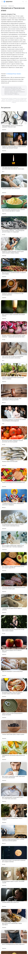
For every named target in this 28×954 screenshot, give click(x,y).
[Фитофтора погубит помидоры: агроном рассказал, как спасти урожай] (14, 436)
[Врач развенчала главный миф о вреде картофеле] (14, 919)
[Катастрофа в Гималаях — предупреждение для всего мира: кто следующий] (14, 226)
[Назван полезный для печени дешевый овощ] (14, 478)
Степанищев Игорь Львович (13, 73)
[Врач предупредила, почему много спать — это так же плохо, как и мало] (14, 793)
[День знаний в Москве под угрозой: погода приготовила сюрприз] (14, 625)
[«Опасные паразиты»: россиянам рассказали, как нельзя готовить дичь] (14, 583)
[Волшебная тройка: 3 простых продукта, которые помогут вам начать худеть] (14, 688)
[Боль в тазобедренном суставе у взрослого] (14, 940)
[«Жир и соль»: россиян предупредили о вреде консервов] (14, 709)
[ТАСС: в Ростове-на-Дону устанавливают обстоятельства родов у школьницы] (14, 352)
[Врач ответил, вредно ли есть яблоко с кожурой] (14, 646)
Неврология (11, 5)
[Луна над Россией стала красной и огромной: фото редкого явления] (14, 856)
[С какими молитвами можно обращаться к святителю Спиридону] (14, 499)
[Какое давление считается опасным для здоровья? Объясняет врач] (14, 121)
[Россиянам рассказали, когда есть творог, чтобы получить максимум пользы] (14, 520)
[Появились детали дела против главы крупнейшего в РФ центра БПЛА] (14, 394)
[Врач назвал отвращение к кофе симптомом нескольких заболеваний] (14, 772)
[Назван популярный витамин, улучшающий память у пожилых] (14, 373)
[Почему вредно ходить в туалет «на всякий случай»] (14, 877)
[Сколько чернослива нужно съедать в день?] (14, 730)
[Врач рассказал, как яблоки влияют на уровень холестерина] (14, 268)
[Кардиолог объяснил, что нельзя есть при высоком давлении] (14, 289)
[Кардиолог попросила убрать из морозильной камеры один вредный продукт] (14, 142)
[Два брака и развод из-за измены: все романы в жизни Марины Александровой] (14, 415)
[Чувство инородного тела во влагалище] (14, 667)
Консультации (4, 5)
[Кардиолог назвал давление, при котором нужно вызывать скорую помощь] (14, 247)
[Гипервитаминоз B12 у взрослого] (14, 898)
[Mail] (4, 1)
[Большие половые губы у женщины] (14, 184)
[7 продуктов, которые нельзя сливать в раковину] (14, 604)
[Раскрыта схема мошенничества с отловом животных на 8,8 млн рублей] (14, 835)
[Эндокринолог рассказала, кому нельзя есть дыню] (14, 751)
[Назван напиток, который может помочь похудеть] (14, 814)
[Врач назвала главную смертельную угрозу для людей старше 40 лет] (14, 562)
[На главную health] (8, 1)
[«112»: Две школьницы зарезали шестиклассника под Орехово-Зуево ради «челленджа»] (14, 163)
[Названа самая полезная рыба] (14, 457)
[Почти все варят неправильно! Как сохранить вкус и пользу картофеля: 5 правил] (14, 205)
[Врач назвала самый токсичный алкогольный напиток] (14, 310)
